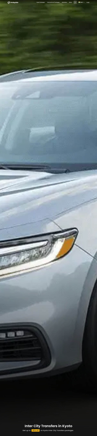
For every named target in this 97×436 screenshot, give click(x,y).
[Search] (75, 2)
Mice (70, 2)
